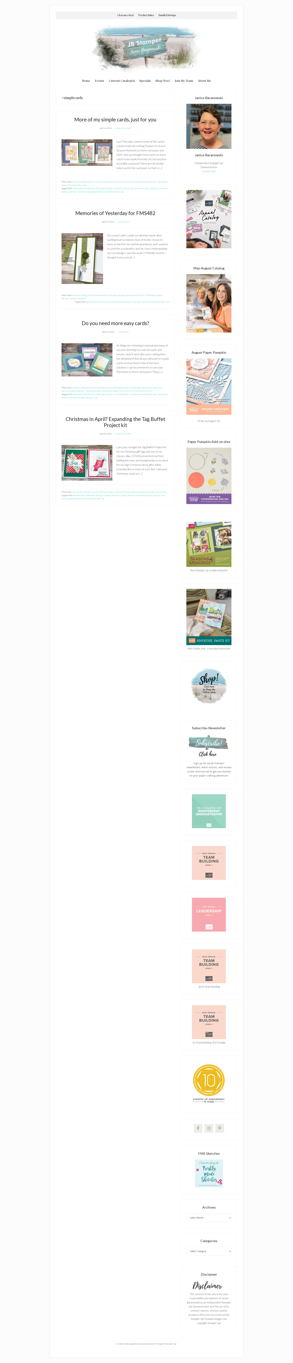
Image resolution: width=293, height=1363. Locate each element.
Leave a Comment (123, 128)
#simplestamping (116, 302)
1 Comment (123, 332)
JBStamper (100, 188)
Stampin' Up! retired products (140, 495)
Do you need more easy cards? (115, 323)
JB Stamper (107, 181)
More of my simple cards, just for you (115, 119)
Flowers (90, 181)
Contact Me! (209, 171)
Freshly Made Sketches (97, 295)
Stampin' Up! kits (119, 495)
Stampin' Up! (118, 191)
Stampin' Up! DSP (149, 302)
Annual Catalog (79, 181)
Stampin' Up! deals (114, 188)
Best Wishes (92, 387)
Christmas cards (91, 492)
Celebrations (117, 387)
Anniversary (78, 492)
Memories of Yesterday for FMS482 (115, 213)
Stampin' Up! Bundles (127, 295)
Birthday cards (104, 387)
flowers (128, 302)
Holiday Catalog (114, 492)
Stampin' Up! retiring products (83, 191)
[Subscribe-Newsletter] (208, 756)
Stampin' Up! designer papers (149, 295)
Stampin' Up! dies (69, 298)
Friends (97, 181)
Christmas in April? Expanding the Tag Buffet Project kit (115, 422)
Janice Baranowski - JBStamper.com (146, 48)
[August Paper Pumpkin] (208, 386)
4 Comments (123, 221)
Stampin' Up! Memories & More (136, 188)
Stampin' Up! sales (104, 191)
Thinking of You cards (77, 185)
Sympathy (81, 298)
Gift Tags (102, 492)
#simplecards (89, 188)
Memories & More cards (122, 181)
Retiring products (141, 181)
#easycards (78, 188)
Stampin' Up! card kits (157, 492)
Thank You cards (126, 391)
